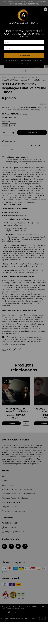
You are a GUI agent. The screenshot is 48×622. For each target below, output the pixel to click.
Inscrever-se (24, 55)
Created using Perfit (24, 63)
